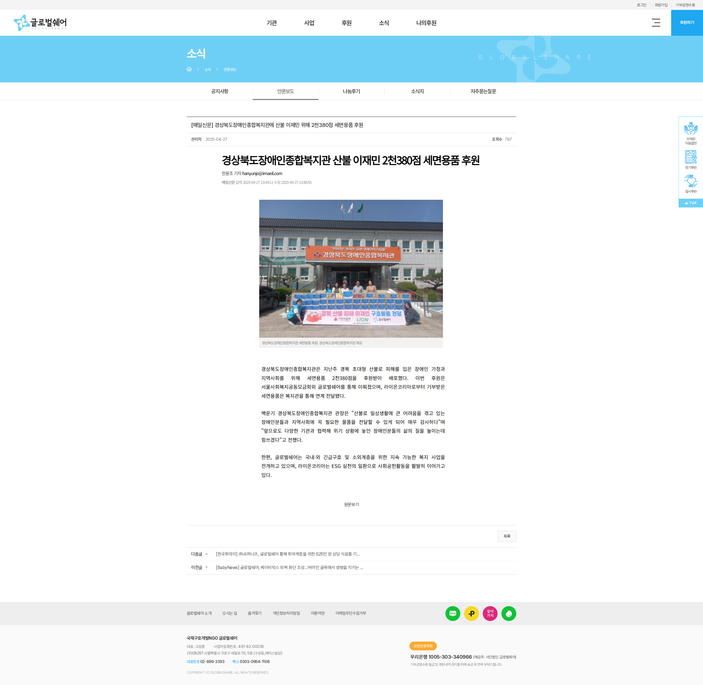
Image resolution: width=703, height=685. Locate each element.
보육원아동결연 (691, 141)
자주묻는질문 (483, 91)
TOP (693, 203)
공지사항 (219, 91)
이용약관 (318, 613)
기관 (272, 22)
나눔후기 (351, 91)
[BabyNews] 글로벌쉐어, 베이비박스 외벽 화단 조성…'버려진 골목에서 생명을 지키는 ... (289, 567)
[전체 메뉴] (656, 23)
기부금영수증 (685, 5)
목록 (507, 536)
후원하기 (687, 22)
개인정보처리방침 (286, 613)
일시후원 (691, 191)
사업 (309, 22)
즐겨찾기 (255, 613)
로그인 (641, 5)
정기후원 (691, 167)
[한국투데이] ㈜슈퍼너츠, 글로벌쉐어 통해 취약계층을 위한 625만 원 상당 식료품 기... (288, 554)
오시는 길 (229, 613)
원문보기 (351, 504)
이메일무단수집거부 (351, 613)
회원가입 (661, 5)
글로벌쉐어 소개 (199, 613)
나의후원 (426, 22)
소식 (384, 22)
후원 (347, 22)
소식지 (417, 91)
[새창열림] (452, 609)
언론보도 (285, 91)
